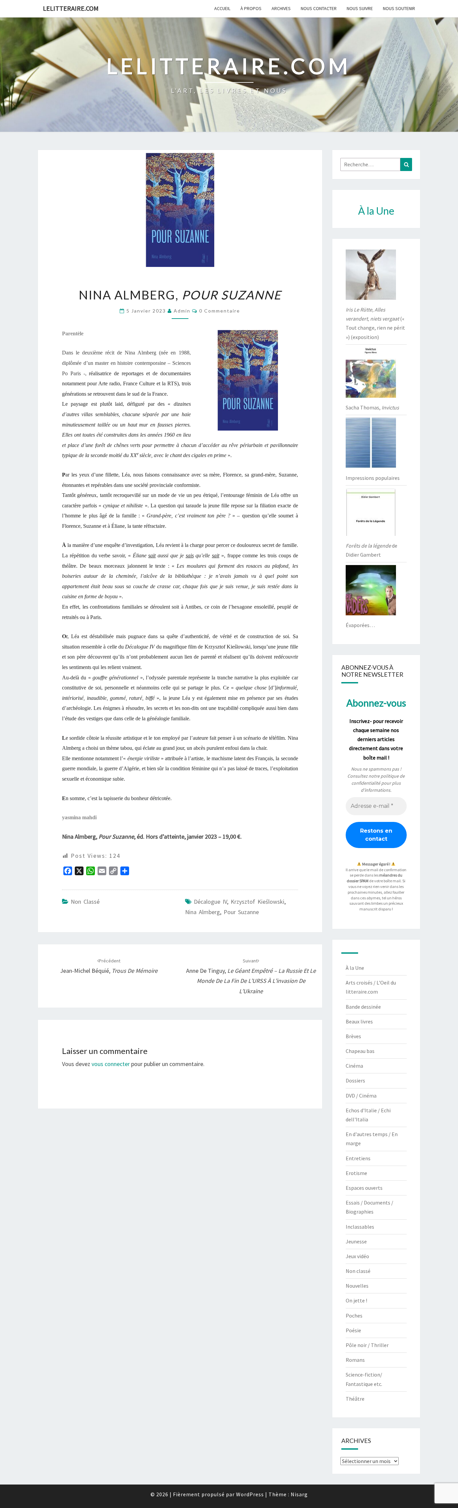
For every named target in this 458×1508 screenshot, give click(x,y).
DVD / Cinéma (361, 1095)
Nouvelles (357, 1285)
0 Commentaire (219, 311)
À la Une (355, 967)
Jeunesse (356, 1241)
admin (182, 311)
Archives (281, 8)
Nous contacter (319, 8)
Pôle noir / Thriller (367, 1345)
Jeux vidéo (357, 1256)
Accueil (222, 8)
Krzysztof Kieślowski (257, 901)
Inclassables (360, 1226)
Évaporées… (360, 625)
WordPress (250, 1494)
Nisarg (299, 1494)
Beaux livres (359, 1021)
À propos (251, 8)
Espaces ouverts (364, 1187)
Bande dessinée (363, 1006)
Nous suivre (360, 8)
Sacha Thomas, (372, 407)
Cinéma (354, 1065)
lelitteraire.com (71, 8)
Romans (355, 1359)
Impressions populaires (373, 477)
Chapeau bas (360, 1051)
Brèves (353, 1036)
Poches (354, 1315)
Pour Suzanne (241, 912)
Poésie (353, 1330)
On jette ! (356, 1300)
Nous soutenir (399, 8)
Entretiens (358, 1158)
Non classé (85, 901)
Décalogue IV (210, 901)
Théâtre (355, 1398)
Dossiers (355, 1080)
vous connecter (111, 1064)
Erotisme (356, 1173)
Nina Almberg (202, 912)
